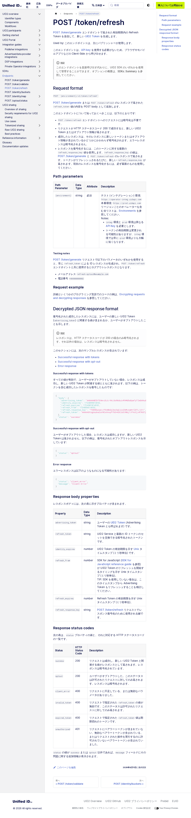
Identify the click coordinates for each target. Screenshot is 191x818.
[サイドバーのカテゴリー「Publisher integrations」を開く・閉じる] (39, 49)
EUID (175, 801)
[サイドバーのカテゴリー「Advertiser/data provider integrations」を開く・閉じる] (39, 55)
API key (86, 49)
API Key (110, 225)
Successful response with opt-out (79, 361)
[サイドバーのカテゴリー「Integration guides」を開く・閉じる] (39, 44)
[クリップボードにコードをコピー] (142, 395)
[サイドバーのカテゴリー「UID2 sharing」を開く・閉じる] (39, 105)
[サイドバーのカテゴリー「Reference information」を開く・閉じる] (39, 138)
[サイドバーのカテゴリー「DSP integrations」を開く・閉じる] (39, 61)
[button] (98, 5)
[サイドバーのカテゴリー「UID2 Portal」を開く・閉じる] (39, 40)
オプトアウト (127, 808)
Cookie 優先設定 (143, 808)
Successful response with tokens (78, 357)
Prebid (165, 801)
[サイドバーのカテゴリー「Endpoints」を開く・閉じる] (39, 76)
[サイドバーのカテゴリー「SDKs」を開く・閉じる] (39, 71)
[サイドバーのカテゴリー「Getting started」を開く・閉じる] (39, 35)
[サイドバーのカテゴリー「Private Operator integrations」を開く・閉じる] (39, 66)
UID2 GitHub (113, 801)
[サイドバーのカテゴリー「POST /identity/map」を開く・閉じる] (39, 96)
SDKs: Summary (127, 71)
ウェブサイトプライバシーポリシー (102, 808)
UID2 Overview (93, 801)
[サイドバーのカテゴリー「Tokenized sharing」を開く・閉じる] (39, 125)
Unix (136, 548)
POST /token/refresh (110, 609)
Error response (67, 366)
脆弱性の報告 (78, 808)
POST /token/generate (67, 32)
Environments (127, 210)
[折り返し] (137, 395)
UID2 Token (92, 36)
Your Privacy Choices (168, 808)
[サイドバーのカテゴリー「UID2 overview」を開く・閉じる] (39, 14)
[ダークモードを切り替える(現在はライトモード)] (148, 5)
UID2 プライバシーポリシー (140, 801)
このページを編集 (66, 767)
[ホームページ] (56, 13)
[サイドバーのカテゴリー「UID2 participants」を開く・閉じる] (39, 30)
